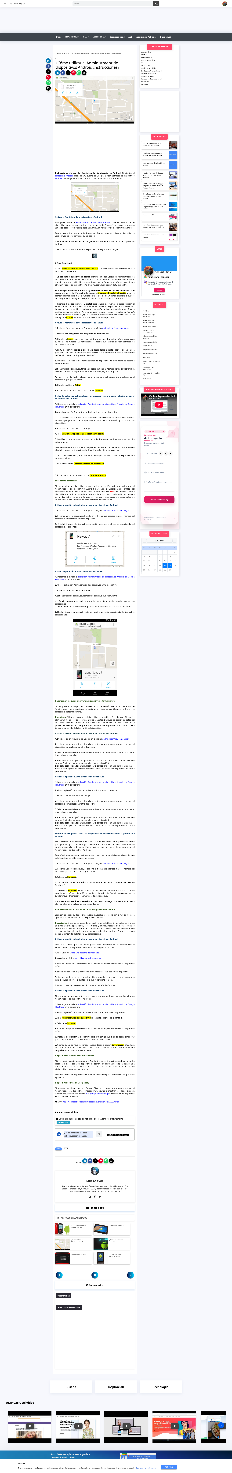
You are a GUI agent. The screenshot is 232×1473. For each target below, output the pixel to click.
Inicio (59, 37)
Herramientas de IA (148, 60)
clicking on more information (146, 1468)
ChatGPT (144, 55)
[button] (48, 60)
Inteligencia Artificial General (151, 71)
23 (165, 565)
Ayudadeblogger (163, 272)
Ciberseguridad (117, 37)
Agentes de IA (146, 52)
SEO (85, 37)
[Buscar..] (156, 3)
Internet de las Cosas (148, 73)
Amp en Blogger (148, 353)
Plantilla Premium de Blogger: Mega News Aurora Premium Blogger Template (153, 185)
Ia (142, 63)
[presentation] (221, 1425)
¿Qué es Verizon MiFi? (79, 1254)
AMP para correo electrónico (148, 331)
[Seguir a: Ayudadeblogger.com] (90, 1196)
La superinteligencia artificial (151, 79)
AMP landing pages (149, 326)
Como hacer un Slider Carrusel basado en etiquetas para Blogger (153, 196)
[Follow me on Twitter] (99, 1196)
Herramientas (71, 37)
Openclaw (145, 81)
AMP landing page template (149, 316)
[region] (116, 19)
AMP (144, 311)
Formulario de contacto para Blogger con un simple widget (153, 226)
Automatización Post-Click (151, 373)
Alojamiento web (148, 342)
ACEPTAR (169, 1467)
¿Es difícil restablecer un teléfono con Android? (78, 1226)
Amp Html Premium (149, 350)
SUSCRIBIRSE (63, 1122)
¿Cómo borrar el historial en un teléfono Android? (115, 1255)
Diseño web (165, 37)
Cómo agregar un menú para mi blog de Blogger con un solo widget (154, 206)
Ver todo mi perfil (159, 295)
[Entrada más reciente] (59, 1275)
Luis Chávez (94, 1181)
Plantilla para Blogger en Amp (153, 215)
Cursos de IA (99, 37)
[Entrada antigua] (130, 1275)
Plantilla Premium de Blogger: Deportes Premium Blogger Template (153, 175)
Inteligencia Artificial (146, 37)
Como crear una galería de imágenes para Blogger (152, 144)
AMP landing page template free (149, 321)
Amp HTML (146, 346)
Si (99, 1134)
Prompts (144, 84)
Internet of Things (147, 76)
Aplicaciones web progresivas (148, 368)
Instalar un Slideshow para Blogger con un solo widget (152, 154)
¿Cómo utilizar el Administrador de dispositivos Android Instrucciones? (78, 1241)
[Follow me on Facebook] (95, 1196)
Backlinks (146, 379)
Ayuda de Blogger (17, 3)
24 (170, 565)
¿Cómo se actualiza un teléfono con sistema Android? (116, 1241)
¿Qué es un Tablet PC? (117, 1225)
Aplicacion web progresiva (151, 361)
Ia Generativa (146, 65)
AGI (130, 37)
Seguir (159, 290)
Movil (66, 1149)
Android (145, 357)
